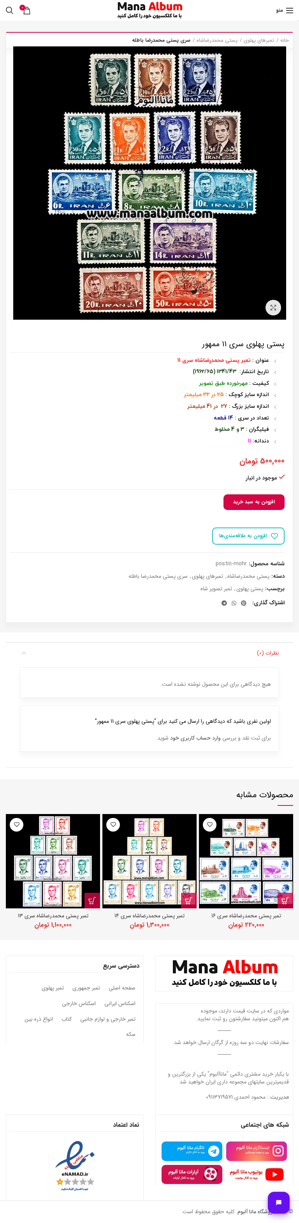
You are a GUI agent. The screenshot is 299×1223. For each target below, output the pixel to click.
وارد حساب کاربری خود (195, 738)
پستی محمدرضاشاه (217, 40)
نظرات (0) (268, 653)
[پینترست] (244, 603)
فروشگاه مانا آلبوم (256, 1211)
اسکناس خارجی (79, 1004)
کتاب (67, 1019)
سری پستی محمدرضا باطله (161, 40)
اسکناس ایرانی (119, 1004)
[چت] (279, 1203)
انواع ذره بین (39, 1019)
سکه (130, 1035)
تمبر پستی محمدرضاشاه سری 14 (149, 915)
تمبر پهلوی (53, 988)
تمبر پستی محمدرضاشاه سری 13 (53, 915)
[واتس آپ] (234, 603)
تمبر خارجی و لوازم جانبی (107, 1019)
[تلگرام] (224, 603)
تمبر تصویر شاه (216, 589)
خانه (284, 40)
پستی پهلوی (249, 589)
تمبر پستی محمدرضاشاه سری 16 (246, 915)
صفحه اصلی (122, 988)
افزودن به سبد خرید (254, 502)
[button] (285, 900)
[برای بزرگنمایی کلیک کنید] (273, 307)
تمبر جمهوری (86, 988)
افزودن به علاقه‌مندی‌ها (243, 536)
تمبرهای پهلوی (259, 40)
